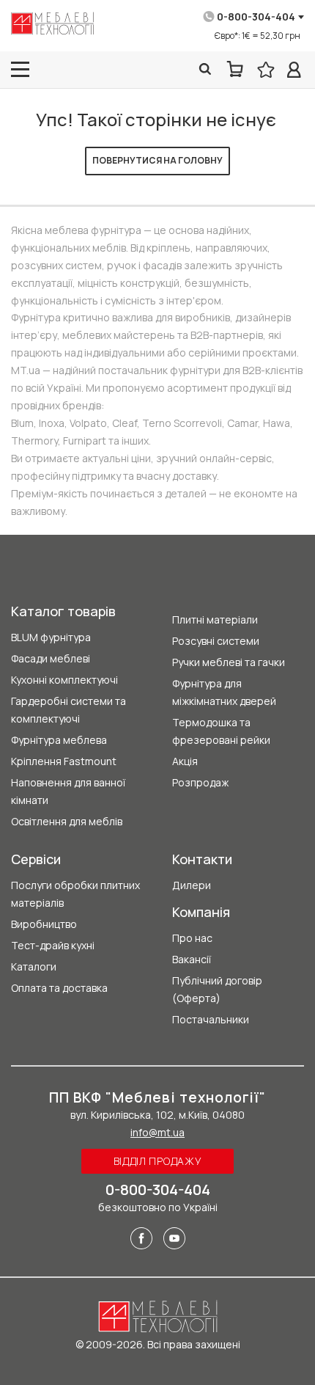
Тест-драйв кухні (52, 945)
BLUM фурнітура (51, 637)
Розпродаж (200, 782)
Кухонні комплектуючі (64, 680)
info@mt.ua (157, 1132)
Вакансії (191, 959)
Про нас (192, 938)
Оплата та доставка (59, 988)
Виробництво (44, 924)
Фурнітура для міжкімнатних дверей (224, 692)
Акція (185, 761)
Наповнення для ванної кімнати (68, 791)
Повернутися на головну (157, 160)
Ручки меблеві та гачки (228, 662)
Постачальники (210, 1019)
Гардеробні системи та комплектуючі (68, 710)
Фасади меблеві (50, 658)
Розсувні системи (215, 641)
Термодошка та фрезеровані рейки (221, 731)
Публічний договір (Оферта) (217, 989)
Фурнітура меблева (59, 740)
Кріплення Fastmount (63, 761)
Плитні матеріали (215, 619)
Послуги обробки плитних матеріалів (75, 894)
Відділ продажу (158, 1161)
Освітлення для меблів (66, 821)
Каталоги (33, 966)
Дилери (191, 885)
